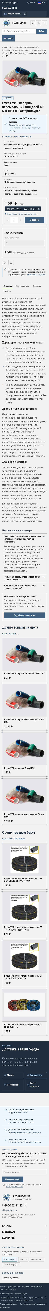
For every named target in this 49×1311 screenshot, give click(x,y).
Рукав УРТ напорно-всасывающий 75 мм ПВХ (24, 720)
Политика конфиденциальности (33, 1304)
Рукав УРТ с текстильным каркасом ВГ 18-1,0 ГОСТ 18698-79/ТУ (23, 928)
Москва (23, 1259)
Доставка (37, 286)
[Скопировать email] (25, 14)
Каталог (15, 47)
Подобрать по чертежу (24, 615)
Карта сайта (5, 1307)
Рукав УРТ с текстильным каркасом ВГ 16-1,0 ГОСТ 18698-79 (23, 977)
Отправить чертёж (36, 274)
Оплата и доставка (11, 1278)
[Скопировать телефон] (25, 1205)
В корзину (34, 220)
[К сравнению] (11, 262)
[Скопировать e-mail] (20, 1210)
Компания (8, 1237)
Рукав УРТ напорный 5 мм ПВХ (19, 768)
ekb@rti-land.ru (14, 14)
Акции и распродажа (8, 1304)
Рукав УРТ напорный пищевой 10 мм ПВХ (24, 673)
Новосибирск (36, 1259)
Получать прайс (12, 1179)
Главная (6, 47)
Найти (41, 31)
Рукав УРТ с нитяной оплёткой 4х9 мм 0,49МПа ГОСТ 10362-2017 (23, 880)
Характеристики (22, 286)
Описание (8, 286)
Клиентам (8, 1231)
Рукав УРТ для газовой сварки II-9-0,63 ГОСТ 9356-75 (23, 1025)
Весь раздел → (10, 633)
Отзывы (7, 291)
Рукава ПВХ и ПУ (38, 50)
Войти (32, 2)
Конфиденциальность (14, 1187)
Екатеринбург (10, 1259)
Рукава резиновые (20, 50)
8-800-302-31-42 (9, 8)
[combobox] (19, 31)
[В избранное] (4, 262)
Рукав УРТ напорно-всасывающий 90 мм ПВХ (24, 815)
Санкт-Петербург (11, 1264)
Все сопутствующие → (15, 838)
